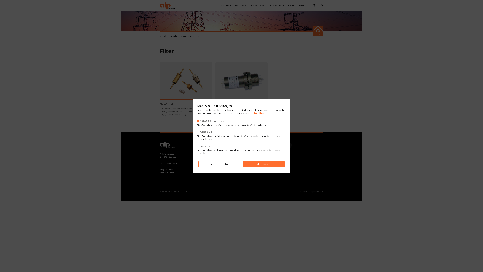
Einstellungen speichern (219, 164)
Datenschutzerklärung (256, 113)
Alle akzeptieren (263, 164)
